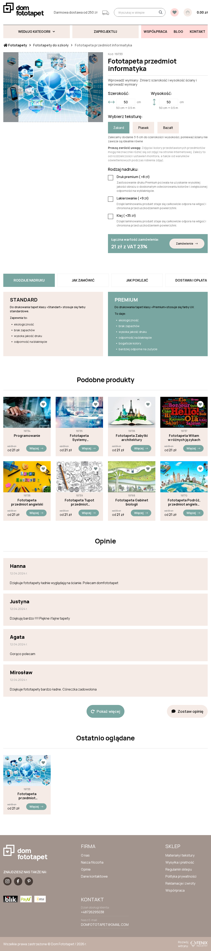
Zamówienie (184, 243)
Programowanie (27, 436)
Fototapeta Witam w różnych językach (184, 438)
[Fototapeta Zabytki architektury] (131, 412)
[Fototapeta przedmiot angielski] (27, 476)
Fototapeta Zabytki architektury (132, 438)
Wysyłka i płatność (179, 862)
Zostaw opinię (190, 711)
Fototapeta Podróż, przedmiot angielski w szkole (184, 502)
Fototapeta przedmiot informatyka (27, 796)
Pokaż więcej (108, 711)
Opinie (86, 869)
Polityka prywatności (180, 876)
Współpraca (175, 890)
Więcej (34, 448)
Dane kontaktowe (94, 876)
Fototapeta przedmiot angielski (27, 502)
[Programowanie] (27, 412)
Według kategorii (34, 31)
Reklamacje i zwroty (180, 883)
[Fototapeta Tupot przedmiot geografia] (79, 476)
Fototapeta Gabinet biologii (131, 502)
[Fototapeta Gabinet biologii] (131, 476)
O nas (85, 855)
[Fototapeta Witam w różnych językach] (184, 412)
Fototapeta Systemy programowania (79, 438)
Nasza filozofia (92, 862)
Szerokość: (118, 93)
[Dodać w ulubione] (43, 404)
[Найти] (160, 12)
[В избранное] (174, 12)
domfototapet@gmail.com (105, 924)
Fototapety (17, 45)
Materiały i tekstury (180, 855)
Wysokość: (161, 93)
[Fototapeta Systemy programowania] (79, 412)
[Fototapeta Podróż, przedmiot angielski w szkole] (184, 476)
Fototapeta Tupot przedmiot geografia (79, 502)
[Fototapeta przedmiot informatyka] (27, 770)
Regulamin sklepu (178, 869)
